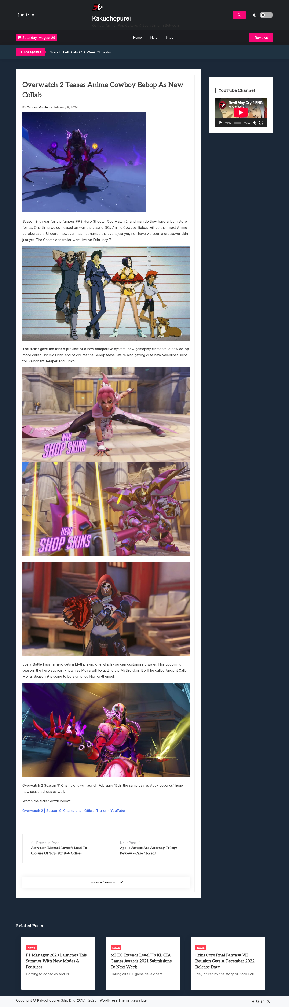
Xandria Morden (38, 107)
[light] (260, 15)
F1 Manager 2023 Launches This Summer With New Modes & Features (56, 961)
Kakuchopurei (111, 18)
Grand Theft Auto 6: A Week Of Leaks (80, 52)
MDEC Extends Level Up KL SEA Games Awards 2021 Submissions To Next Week (141, 961)
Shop (169, 38)
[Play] (221, 123)
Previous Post (47, 843)
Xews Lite (139, 1000)
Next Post (128, 843)
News (31, 947)
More (153, 38)
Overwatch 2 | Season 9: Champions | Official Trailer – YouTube (73, 810)
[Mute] (254, 123)
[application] (241, 112)
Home (137, 38)
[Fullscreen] (261, 123)
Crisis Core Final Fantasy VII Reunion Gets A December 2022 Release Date (225, 961)
